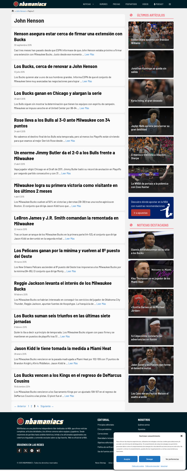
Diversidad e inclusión (106, 438)
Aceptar (127, 459)
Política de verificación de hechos (111, 447)
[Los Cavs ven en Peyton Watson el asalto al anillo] (151, 389)
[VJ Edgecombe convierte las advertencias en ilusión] (151, 331)
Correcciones (103, 433)
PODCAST (159, 4)
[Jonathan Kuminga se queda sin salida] (151, 64)
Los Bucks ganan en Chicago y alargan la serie (58, 93)
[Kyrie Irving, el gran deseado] (151, 92)
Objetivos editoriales (105, 442)
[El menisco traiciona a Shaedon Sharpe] (151, 150)
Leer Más (89, 54)
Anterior (20, 406)
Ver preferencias (172, 459)
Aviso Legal (113, 463)
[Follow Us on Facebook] (19, 450)
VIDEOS (145, 4)
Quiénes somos (144, 424)
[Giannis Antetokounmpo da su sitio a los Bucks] (151, 245)
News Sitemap (100, 463)
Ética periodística (104, 429)
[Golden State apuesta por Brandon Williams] (151, 35)
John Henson (21, 11)
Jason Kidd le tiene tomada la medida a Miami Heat (62, 348)
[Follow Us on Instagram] (31, 450)
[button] (181, 436)
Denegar (149, 459)
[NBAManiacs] (30, 4)
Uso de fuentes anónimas (107, 451)
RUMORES (103, 4)
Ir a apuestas (141, 212)
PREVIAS (116, 4)
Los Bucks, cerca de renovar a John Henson (55, 66)
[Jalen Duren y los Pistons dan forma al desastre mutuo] (151, 360)
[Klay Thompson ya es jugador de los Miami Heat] (151, 274)
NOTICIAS (87, 4)
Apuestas (141, 429)
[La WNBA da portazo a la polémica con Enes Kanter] (151, 179)
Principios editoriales (106, 424)
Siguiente (47, 406)
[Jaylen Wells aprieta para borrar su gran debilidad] (151, 121)
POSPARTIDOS (131, 4)
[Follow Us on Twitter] (25, 450)
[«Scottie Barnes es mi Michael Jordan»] (151, 302)
